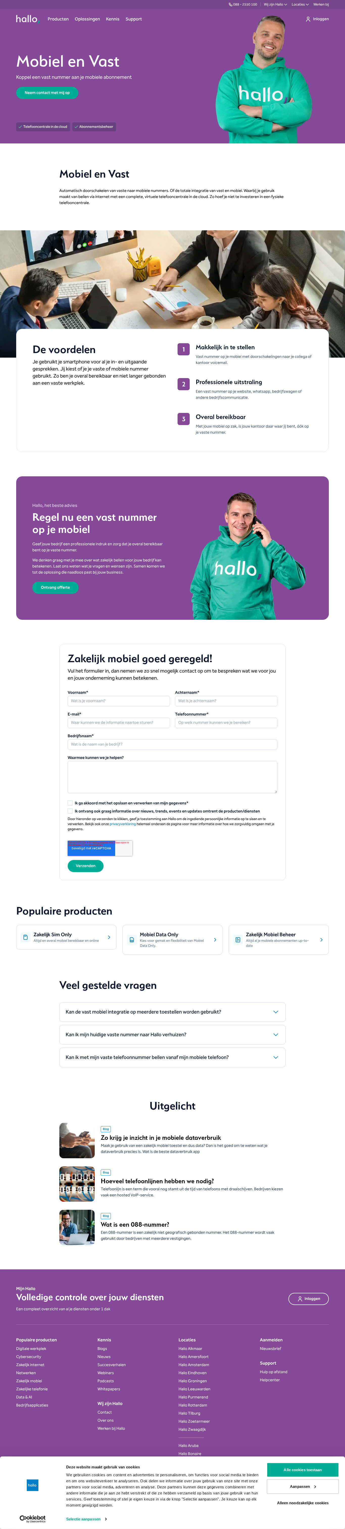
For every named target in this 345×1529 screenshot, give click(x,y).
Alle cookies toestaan (303, 1470)
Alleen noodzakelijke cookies (303, 1503)
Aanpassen (300, 1486)
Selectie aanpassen (83, 1519)
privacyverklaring (123, 824)
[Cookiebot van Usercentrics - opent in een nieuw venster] (33, 1519)
